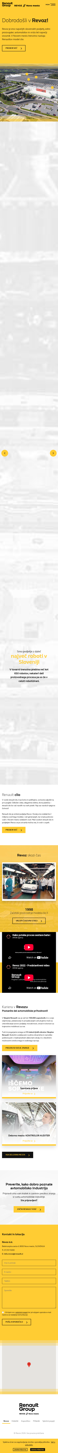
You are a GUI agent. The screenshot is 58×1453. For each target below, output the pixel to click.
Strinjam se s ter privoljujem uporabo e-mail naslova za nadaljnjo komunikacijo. (26, 1313)
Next (53, 453)
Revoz (6, 1421)
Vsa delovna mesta (15, 1154)
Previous (4, 453)
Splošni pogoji (48, 1421)
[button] (29, 1364)
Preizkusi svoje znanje (18, 1048)
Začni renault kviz (27, 1209)
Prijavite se (28, 1093)
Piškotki (36, 1421)
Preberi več (12, 48)
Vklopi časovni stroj (27, 920)
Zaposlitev (25, 1421)
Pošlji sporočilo (14, 1322)
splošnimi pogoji (22, 1312)
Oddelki (15, 1421)
